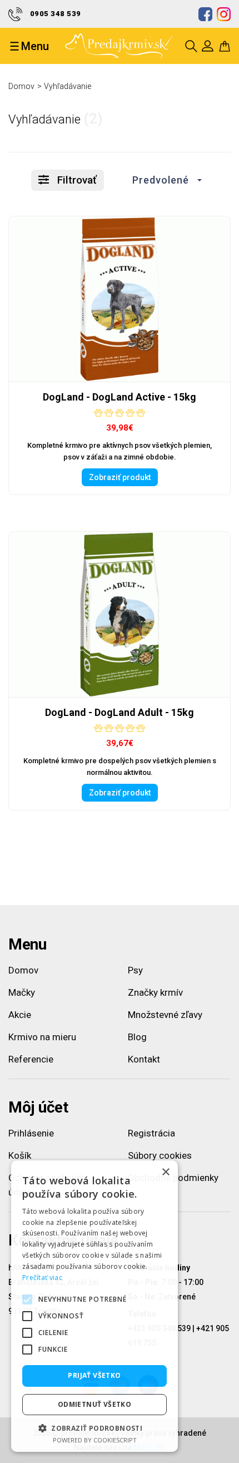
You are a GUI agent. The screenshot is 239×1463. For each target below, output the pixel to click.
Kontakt (144, 1059)
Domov (21, 86)
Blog (137, 1036)
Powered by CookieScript (95, 1440)
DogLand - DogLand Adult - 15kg (119, 712)
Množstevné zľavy (165, 1014)
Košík (19, 1155)
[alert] (94, 1306)
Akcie (19, 1014)
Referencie (30, 1059)
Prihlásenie (31, 1133)
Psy (135, 970)
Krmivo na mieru (42, 1036)
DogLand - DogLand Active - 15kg (119, 397)
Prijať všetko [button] (94, 1375)
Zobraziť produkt (120, 477)
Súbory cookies (160, 1155)
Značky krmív (155, 992)
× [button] (165, 1172)
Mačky (21, 992)
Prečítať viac (42, 1277)
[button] (164, 180)
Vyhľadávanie (67, 86)
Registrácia (151, 1133)
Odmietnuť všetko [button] (94, 1404)
